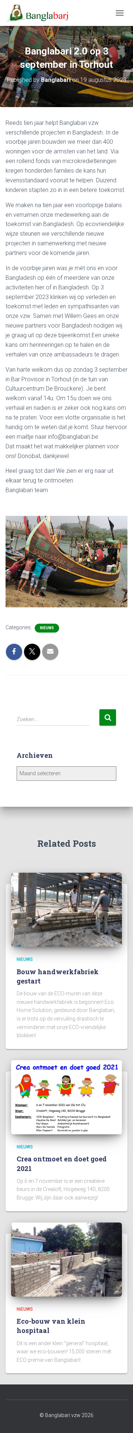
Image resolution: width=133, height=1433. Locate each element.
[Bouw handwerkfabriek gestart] (66, 909)
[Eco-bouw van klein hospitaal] (66, 1259)
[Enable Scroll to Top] (118, 1418)
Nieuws (47, 628)
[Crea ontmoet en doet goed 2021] (66, 1097)
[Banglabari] (41, 13)
